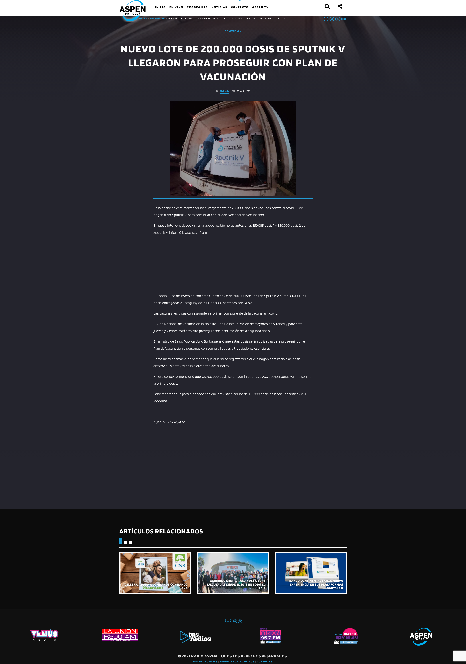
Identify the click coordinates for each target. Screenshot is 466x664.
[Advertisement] (233, 263)
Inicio (197, 661)
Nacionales (157, 18)
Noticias (211, 661)
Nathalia (224, 91)
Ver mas (155, 573)
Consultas (265, 661)
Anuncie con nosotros (237, 661)
